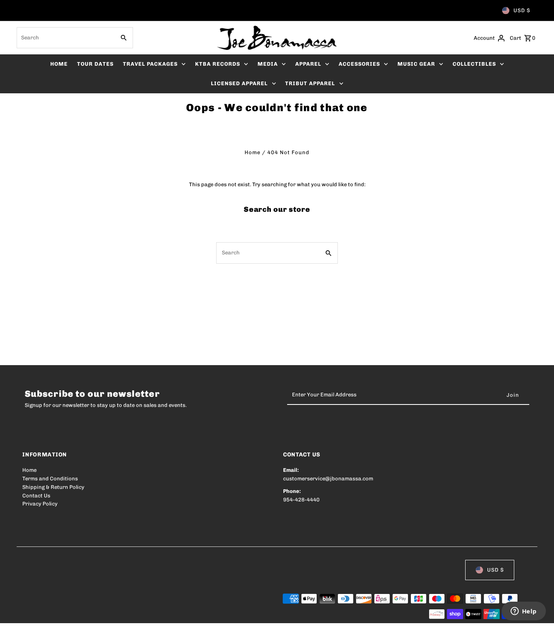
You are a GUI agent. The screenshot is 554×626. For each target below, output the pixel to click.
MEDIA (268, 64)
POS (126, 614)
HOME (59, 64)
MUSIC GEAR (416, 64)
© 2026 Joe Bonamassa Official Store (69, 614)
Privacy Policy (40, 504)
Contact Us (36, 496)
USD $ (521, 10)
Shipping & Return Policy (53, 487)
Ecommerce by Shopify (171, 614)
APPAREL (308, 64)
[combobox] (65, 38)
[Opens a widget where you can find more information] (523, 612)
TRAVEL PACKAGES (150, 64)
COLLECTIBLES (474, 64)
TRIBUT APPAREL (310, 83)
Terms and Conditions (50, 478)
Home (252, 152)
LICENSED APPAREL (239, 83)
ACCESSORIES (359, 64)
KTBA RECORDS (217, 64)
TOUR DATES (95, 64)
